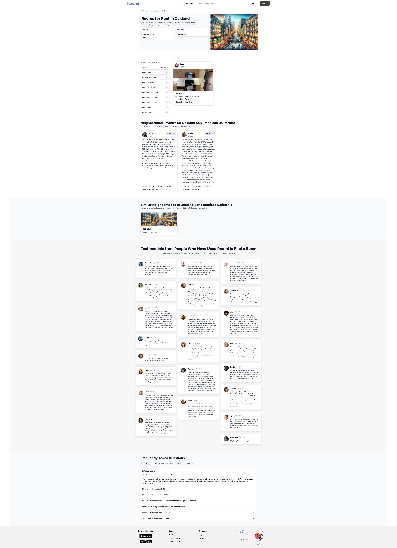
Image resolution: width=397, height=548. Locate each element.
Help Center (173, 535)
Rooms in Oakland (188, 3)
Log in (253, 3)
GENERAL (145, 464)
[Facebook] (236, 531)
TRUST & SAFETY (185, 464)
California (144, 11)
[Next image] (211, 80)
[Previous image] (175, 80)
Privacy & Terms (174, 538)
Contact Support (174, 541)
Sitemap (201, 538)
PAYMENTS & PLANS (163, 464)
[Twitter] (242, 531)
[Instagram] (247, 531)
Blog (200, 535)
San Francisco (154, 11)
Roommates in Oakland (207, 3)
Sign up (265, 3)
